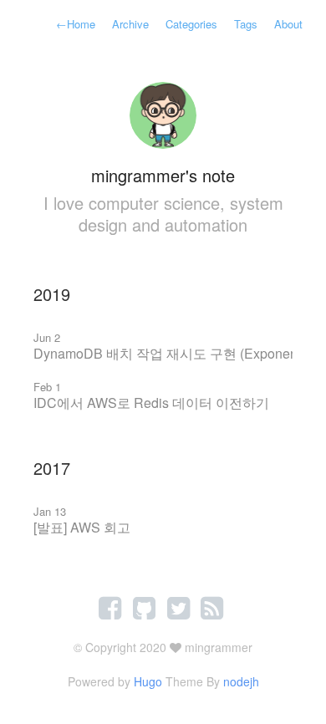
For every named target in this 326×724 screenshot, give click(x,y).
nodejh (241, 681)
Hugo (148, 681)
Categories (191, 24)
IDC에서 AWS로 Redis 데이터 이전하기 (151, 402)
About (288, 24)
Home (75, 24)
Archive (130, 24)
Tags (245, 24)
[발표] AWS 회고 (81, 527)
